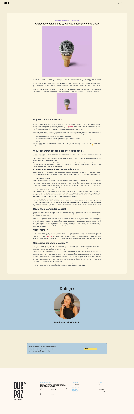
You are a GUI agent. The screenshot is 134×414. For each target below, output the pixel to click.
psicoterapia (48, 236)
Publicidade (101, 389)
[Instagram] (73, 390)
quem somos (73, 2)
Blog (99, 384)
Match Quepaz (75, 384)
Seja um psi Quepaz (103, 391)
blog (59, 2)
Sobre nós (100, 387)
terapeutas (65, 2)
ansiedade (70, 126)
